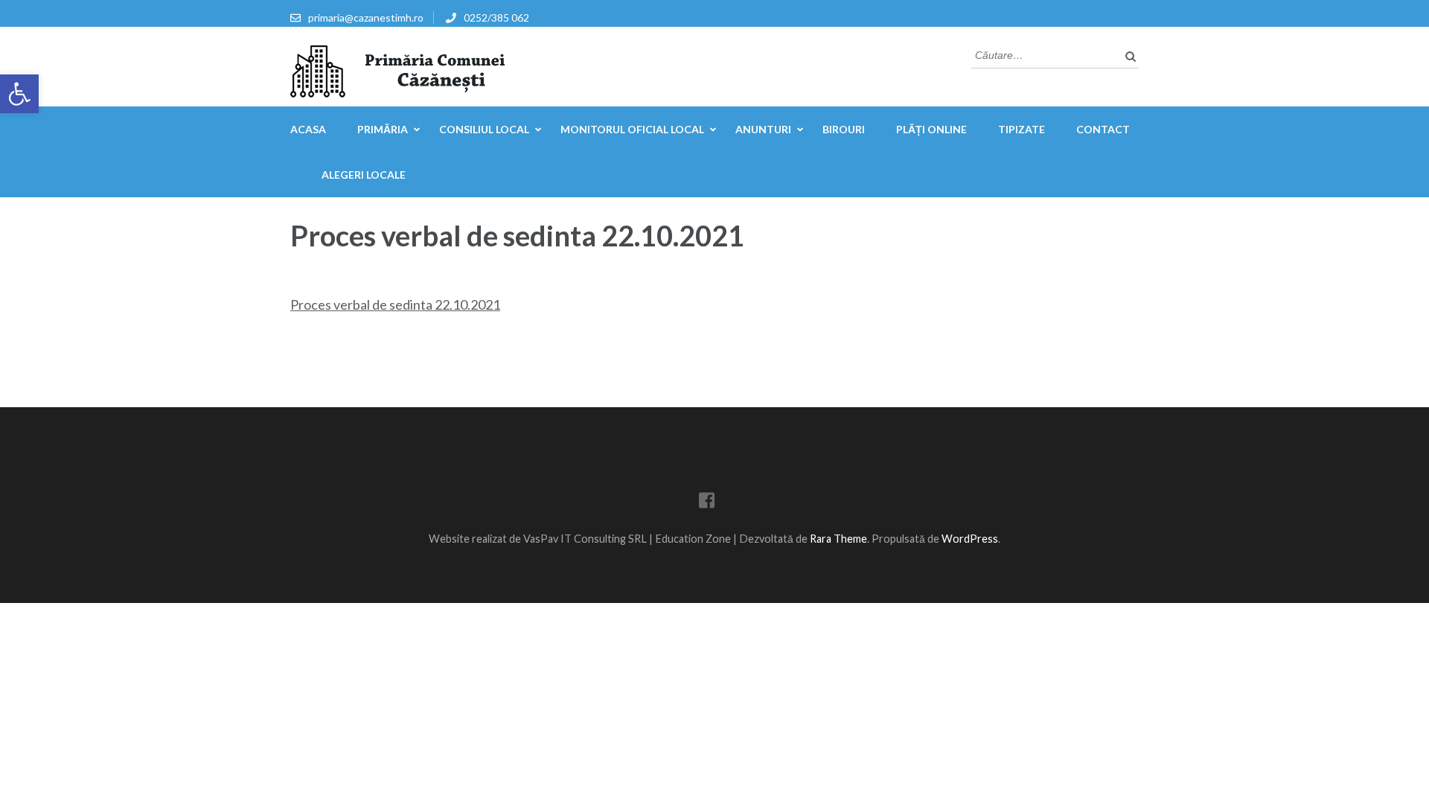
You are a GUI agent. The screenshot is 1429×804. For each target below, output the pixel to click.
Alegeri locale (364, 174)
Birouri (843, 129)
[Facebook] (706, 503)
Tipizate (1021, 129)
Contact (1103, 129)
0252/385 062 (496, 17)
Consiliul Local (484, 129)
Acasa (308, 129)
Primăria (382, 129)
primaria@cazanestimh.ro (365, 17)
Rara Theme (838, 538)
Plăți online (931, 129)
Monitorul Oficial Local (632, 129)
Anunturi (763, 129)
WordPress (970, 538)
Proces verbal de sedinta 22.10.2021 (395, 304)
